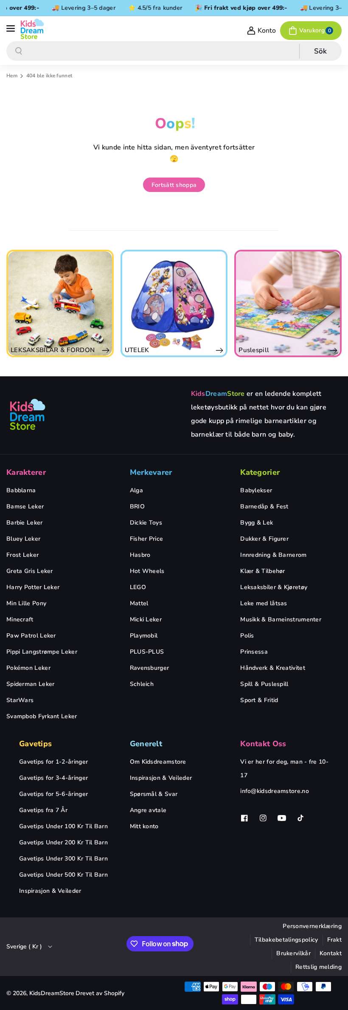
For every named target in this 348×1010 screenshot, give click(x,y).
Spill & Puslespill (264, 684)
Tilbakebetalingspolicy (286, 940)
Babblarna (21, 490)
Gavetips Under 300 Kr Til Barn (63, 859)
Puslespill (178, 350)
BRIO (137, 506)
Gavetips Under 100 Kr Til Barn (63, 826)
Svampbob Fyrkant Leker (41, 716)
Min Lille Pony (26, 603)
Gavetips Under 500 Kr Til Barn (63, 875)
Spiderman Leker (30, 684)
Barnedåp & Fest (264, 506)
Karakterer (26, 472)
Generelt (146, 744)
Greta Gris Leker (29, 571)
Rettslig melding (318, 967)
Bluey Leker (23, 539)
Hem (11, 75)
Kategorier (260, 472)
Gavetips (35, 744)
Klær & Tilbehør (262, 571)
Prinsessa (254, 652)
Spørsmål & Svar (154, 794)
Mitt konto (144, 826)
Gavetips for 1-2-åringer (53, 762)
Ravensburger (149, 668)
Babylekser (256, 490)
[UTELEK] (98, 303)
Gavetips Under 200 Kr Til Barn (63, 842)
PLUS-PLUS (147, 652)
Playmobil (144, 636)
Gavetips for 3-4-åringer (53, 778)
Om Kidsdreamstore (158, 762)
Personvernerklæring (312, 926)
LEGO (138, 587)
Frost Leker (22, 555)
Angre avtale (148, 810)
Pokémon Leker (28, 668)
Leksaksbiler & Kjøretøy (273, 587)
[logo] (27, 414)
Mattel (139, 603)
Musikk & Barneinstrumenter (280, 619)
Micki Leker (146, 619)
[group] (98, 303)
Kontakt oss (263, 744)
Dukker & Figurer (264, 539)
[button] (11, 29)
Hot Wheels (147, 571)
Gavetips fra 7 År (43, 810)
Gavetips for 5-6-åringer (53, 794)
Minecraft (20, 619)
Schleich (142, 684)
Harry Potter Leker (32, 587)
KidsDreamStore (51, 993)
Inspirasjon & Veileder (50, 891)
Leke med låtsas (263, 603)
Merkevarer (151, 472)
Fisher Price (146, 539)
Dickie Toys (146, 523)
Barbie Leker (24, 523)
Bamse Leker (25, 506)
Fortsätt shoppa (174, 185)
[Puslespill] (212, 303)
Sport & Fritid (259, 700)
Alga (136, 490)
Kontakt (331, 953)
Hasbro (140, 555)
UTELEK (61, 350)
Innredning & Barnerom (273, 555)
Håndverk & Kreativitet (272, 668)
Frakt (334, 940)
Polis (247, 636)
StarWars (20, 700)
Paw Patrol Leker (31, 636)
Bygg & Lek (256, 523)
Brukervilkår (293, 953)
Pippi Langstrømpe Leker (41, 652)
